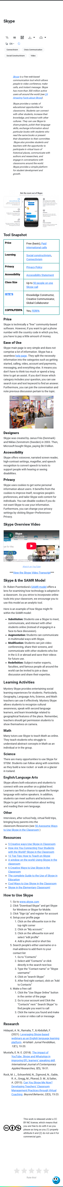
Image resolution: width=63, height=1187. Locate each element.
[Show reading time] (19, 43)
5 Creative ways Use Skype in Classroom (32, 844)
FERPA (36, 310)
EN (11, 43)
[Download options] (31, 37)
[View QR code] (22, 37)
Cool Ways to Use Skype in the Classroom (32, 883)
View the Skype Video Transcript (32, 572)
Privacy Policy (34, 267)
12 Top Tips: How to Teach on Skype (29, 855)
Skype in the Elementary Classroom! (29, 887)
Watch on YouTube (32, 566)
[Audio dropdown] (43, 37)
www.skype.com (29, 901)
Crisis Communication (33, 50)
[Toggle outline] (7, 37)
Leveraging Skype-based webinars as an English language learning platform (35, 1038)
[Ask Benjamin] (56, 1180)
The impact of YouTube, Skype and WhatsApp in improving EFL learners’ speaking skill (33, 1056)
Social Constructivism (16, 56)
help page (21, 355)
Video (33, 56)
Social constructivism (38, 255)
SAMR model (38, 586)
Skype (16, 76)
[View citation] (14, 37)
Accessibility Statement (40, 275)
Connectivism (12, 50)
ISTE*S (9, 294)
